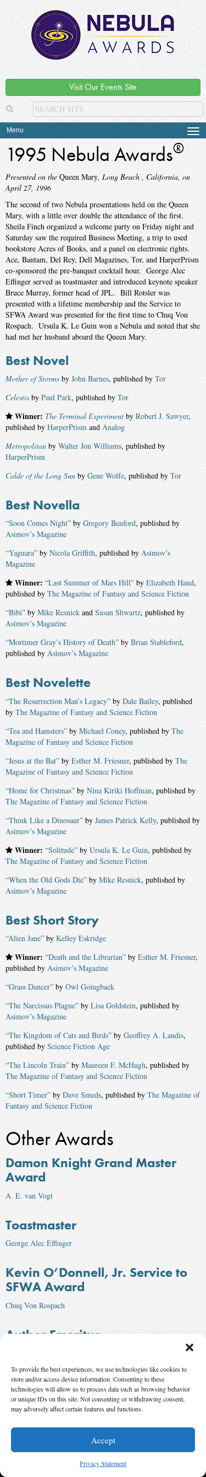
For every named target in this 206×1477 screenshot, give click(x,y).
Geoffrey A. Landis (153, 1035)
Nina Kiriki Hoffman (119, 790)
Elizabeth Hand (170, 582)
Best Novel (37, 360)
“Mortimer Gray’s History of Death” (62, 642)
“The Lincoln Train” (37, 1065)
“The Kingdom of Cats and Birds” (58, 1035)
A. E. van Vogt (29, 1195)
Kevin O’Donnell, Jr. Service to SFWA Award (96, 1279)
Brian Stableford (156, 642)
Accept (103, 1440)
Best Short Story (52, 919)
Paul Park (56, 397)
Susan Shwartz (118, 612)
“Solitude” (61, 850)
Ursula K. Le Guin (119, 850)
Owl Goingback (89, 986)
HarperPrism (67, 427)
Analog (113, 427)
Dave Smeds (82, 1094)
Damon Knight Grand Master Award (90, 1169)
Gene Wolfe (105, 475)
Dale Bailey (140, 701)
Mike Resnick (58, 612)
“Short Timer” (28, 1094)
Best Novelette (48, 682)
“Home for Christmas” (40, 790)
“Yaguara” (21, 552)
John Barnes (90, 378)
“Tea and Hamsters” (36, 731)
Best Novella (42, 504)
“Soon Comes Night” (38, 523)
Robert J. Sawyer (162, 416)
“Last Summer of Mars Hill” (89, 582)
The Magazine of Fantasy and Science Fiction (118, 593)
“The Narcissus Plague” (42, 1005)
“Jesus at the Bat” (32, 760)
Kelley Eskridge (81, 938)
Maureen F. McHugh (113, 1065)
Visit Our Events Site (103, 87)
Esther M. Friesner (100, 760)
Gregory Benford (109, 523)
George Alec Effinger (38, 1243)
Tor (160, 378)
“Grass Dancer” (29, 986)
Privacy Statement (103, 1463)
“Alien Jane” (24, 938)
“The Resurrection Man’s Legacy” (57, 701)
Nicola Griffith (72, 552)
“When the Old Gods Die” (46, 879)
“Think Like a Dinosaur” (44, 820)
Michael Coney (102, 731)
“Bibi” (15, 612)
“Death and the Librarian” (85, 957)
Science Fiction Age (78, 1046)
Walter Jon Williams (89, 446)
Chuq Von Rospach (35, 1305)
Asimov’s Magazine (35, 534)
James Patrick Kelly (125, 820)
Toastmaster (40, 1224)
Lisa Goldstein (113, 1005)
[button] (189, 1347)
